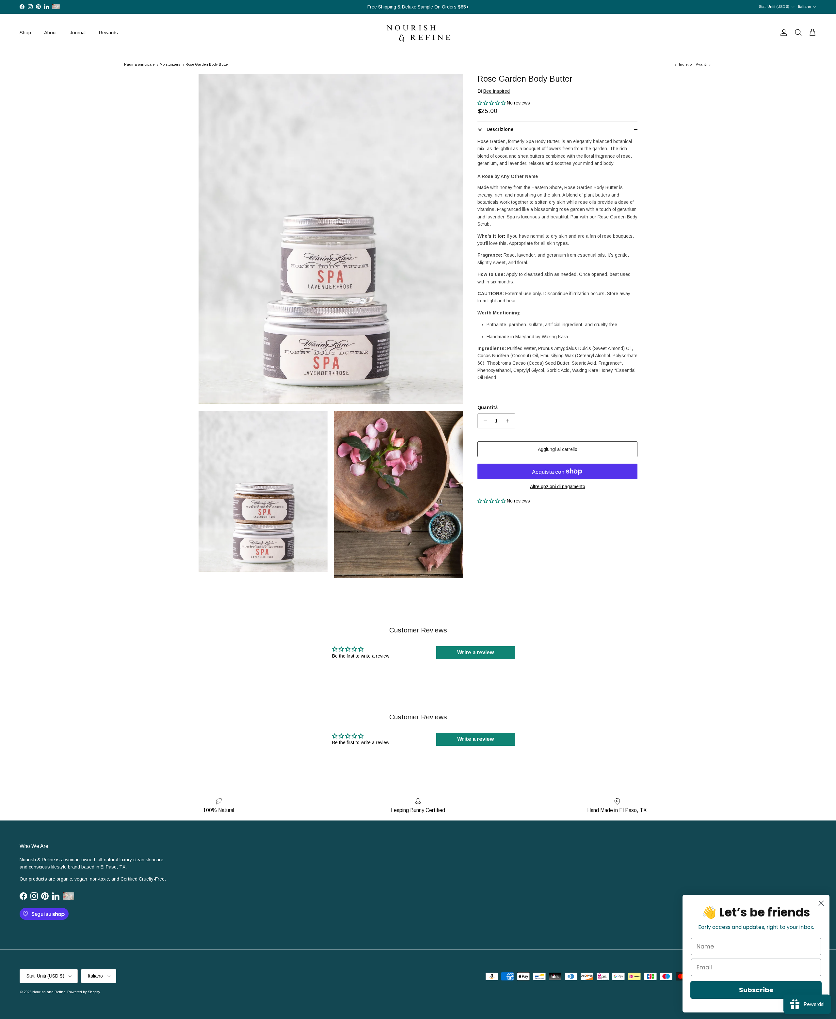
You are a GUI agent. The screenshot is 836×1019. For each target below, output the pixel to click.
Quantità (487, 407)
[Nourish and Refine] (418, 32)
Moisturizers (170, 65)
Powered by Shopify (83, 992)
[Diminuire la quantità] (483, 421)
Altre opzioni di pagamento (557, 486)
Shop (25, 32)
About (50, 32)
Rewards (108, 32)
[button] (492, 102)
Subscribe (756, 990)
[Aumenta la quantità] (509, 421)
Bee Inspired (496, 91)
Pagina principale (139, 65)
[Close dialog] (821, 903)
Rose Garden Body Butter (207, 65)
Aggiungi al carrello (557, 449)
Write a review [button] (475, 652)
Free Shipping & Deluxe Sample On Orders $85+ (418, 6)
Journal (78, 32)
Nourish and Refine (48, 992)
